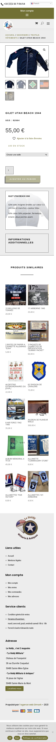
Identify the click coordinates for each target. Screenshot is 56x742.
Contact (11, 565)
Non (17, 738)
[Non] (52, 732)
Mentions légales (14, 560)
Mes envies (12, 587)
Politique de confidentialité (35, 738)
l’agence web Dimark (30, 704)
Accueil (10, 35)
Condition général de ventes (19, 614)
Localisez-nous (14, 688)
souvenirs (23, 35)
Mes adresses (13, 596)
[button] (44, 49)
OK (10, 738)
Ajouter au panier (23, 179)
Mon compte (13, 583)
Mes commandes (14, 592)
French (36, 3)
